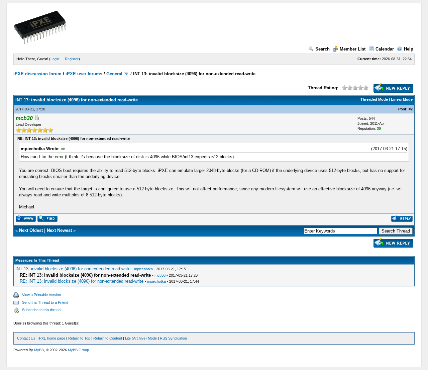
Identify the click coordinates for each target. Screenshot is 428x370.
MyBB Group (78, 350)
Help (408, 49)
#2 (411, 109)
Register (72, 59)
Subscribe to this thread (41, 310)
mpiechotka (143, 269)
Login (54, 59)
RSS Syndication (173, 338)
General (114, 73)
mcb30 (160, 275)
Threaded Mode (374, 99)
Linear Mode (402, 99)
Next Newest (59, 230)
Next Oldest (31, 230)
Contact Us (26, 338)
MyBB (39, 350)
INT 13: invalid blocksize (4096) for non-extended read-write (72, 268)
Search (322, 49)
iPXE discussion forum (37, 73)
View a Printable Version (41, 295)
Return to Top (79, 338)
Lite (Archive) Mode (141, 338)
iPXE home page (51, 338)
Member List (352, 49)
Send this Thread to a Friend (45, 302)
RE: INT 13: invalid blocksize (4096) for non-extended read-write (81, 281)
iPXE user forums (84, 73)
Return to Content (107, 338)
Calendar (385, 49)
